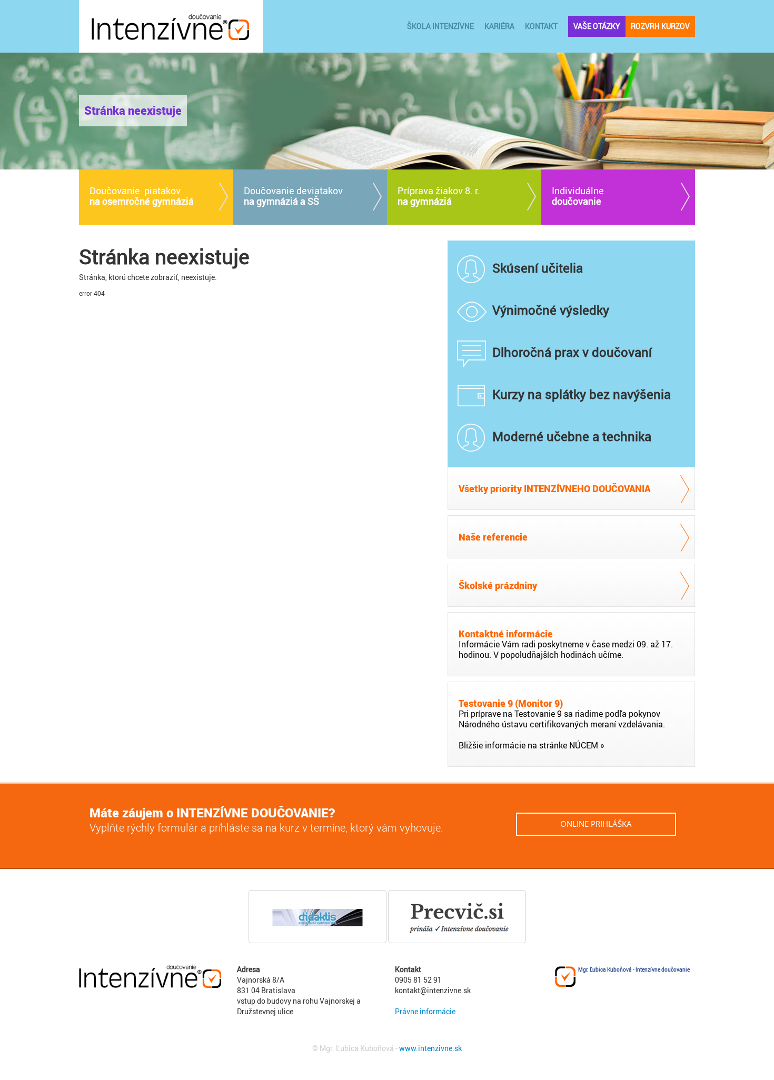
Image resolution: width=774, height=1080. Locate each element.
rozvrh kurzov (660, 26)
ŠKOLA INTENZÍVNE (440, 26)
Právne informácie (425, 1011)
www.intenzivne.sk (430, 1048)
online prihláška (596, 823)
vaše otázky (596, 26)
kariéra (499, 26)
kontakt (541, 26)
